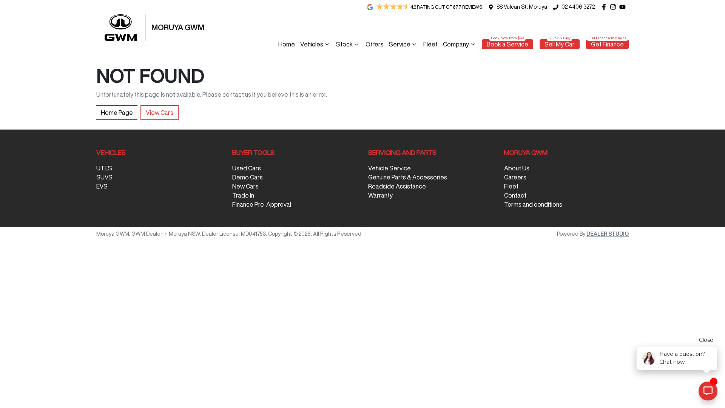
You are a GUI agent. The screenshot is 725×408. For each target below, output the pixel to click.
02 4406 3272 (578, 6)
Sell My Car (560, 44)
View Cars (159, 113)
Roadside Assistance (397, 186)
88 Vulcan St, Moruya (522, 6)
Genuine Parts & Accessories (407, 177)
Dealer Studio (607, 233)
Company (456, 44)
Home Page (117, 113)
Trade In (243, 195)
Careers (515, 177)
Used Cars (246, 168)
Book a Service (507, 44)
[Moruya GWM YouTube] (624, 7)
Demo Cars (247, 177)
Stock (344, 44)
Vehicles (311, 44)
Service (399, 44)
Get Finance (607, 44)
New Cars (245, 186)
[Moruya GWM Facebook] (605, 7)
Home (286, 44)
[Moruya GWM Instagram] (614, 7)
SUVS (104, 177)
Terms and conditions (533, 204)
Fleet (430, 44)
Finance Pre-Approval (261, 204)
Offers (375, 44)
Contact (515, 195)
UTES (104, 168)
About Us (516, 168)
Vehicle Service (389, 168)
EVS (102, 186)
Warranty (380, 195)
